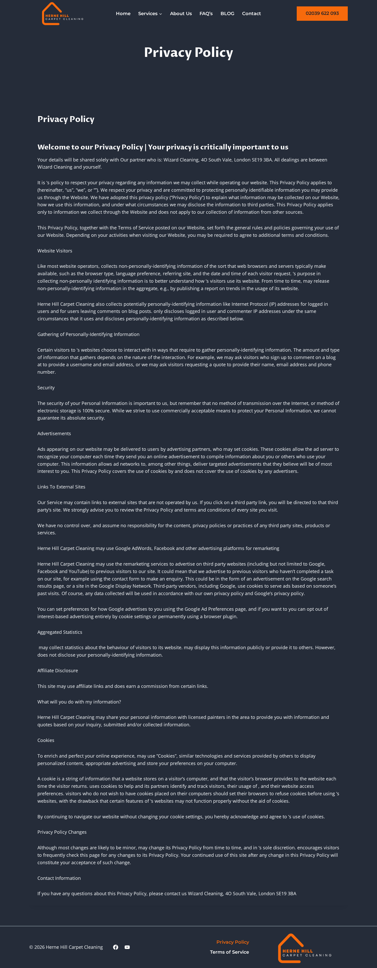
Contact (251, 13)
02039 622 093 (322, 13)
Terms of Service (229, 952)
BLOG (227, 13)
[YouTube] (127, 947)
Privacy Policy (232, 942)
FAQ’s (206, 13)
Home (123, 13)
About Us (181, 13)
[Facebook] (116, 947)
